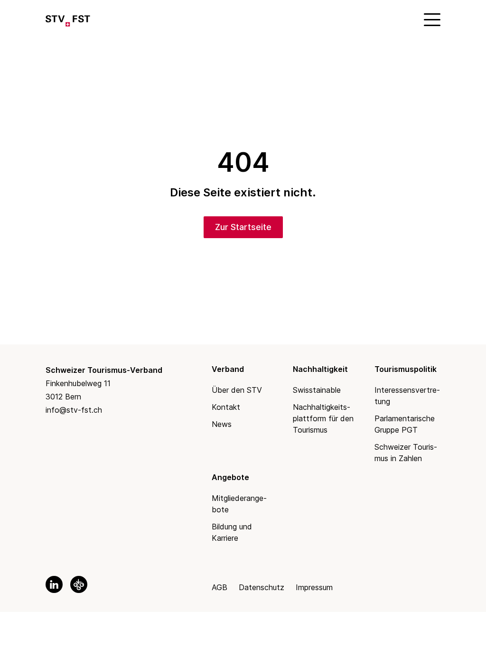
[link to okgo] (78, 584)
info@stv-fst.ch (74, 410)
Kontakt (226, 407)
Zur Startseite (243, 227)
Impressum (314, 587)
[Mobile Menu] (430, 18)
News (222, 424)
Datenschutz (261, 587)
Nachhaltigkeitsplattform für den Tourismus (323, 418)
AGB (219, 587)
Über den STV (237, 390)
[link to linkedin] (54, 584)
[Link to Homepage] (68, 19)
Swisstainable (317, 390)
